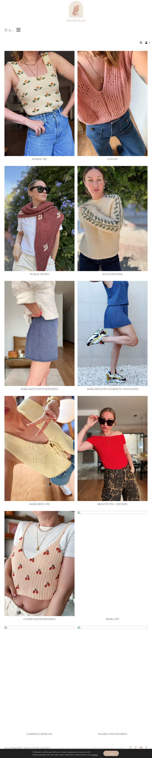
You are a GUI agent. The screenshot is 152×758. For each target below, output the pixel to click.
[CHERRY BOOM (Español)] (39, 513)
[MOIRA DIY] (112, 513)
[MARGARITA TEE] (39, 398)
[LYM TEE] (112, 53)
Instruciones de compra (115, 747)
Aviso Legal (56, 747)
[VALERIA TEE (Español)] (112, 628)
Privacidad (90, 747)
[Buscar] (141, 42)
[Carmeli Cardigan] (39, 628)
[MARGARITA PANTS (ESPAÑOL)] (39, 283)
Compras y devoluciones (73, 747)
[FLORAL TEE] (39, 53)
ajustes (95, 754)
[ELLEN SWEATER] (112, 168)
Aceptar (111, 753)
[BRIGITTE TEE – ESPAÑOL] (112, 398)
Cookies (99, 747)
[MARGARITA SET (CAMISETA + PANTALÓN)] (112, 283)
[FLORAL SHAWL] (39, 168)
